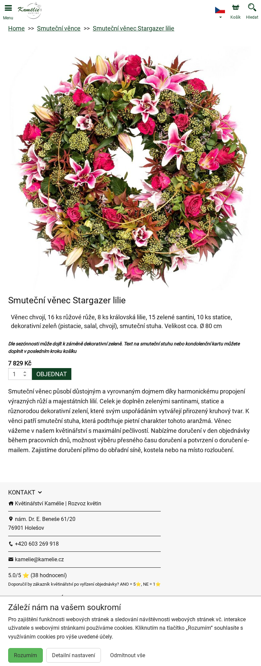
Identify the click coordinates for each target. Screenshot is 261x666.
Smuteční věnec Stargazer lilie (133, 28)
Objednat (51, 374)
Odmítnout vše (127, 655)
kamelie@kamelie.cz (39, 559)
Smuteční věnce (59, 28)
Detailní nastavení (73, 655)
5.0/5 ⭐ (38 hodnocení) (37, 575)
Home (16, 28)
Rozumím (25, 655)
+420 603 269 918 (36, 544)
